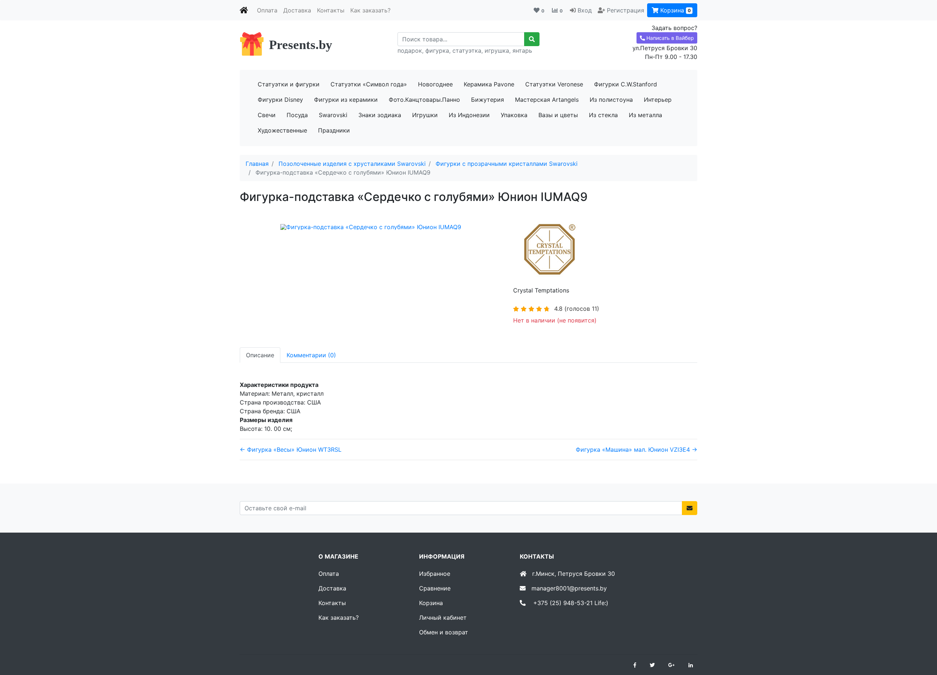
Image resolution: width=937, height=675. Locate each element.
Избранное (434, 573)
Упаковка (514, 115)
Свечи (267, 115)
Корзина (674, 10)
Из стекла (603, 115)
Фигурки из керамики (346, 99)
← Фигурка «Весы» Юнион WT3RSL (290, 449)
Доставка (297, 10)
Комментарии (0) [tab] (311, 355)
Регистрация (625, 10)
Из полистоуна (611, 99)
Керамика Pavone (489, 84)
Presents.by (300, 45)
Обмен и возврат (443, 632)
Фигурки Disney (280, 99)
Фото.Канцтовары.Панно (424, 99)
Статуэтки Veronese (554, 84)
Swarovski (333, 115)
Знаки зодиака (379, 115)
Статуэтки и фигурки (289, 84)
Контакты (330, 10)
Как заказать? (370, 10)
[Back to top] (920, 640)
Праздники (334, 130)
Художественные (282, 130)
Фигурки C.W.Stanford (625, 84)
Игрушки (425, 115)
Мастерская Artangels (547, 99)
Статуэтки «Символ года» (369, 84)
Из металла (645, 115)
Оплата (267, 10)
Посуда (297, 115)
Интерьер (658, 99)
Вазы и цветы (558, 115)
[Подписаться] (689, 508)
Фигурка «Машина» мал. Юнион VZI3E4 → (636, 449)
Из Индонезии (469, 115)
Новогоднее (435, 84)
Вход (585, 10)
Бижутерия (487, 99)
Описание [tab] (260, 355)
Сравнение (435, 588)
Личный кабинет (443, 617)
